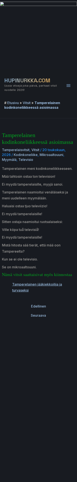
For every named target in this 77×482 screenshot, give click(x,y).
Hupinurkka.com (27, 80)
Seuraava (38, 315)
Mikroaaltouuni (51, 155)
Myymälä (9, 159)
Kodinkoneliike (26, 155)
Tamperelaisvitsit (16, 150)
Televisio (25, 159)
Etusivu (13, 103)
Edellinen (38, 306)
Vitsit (27, 103)
